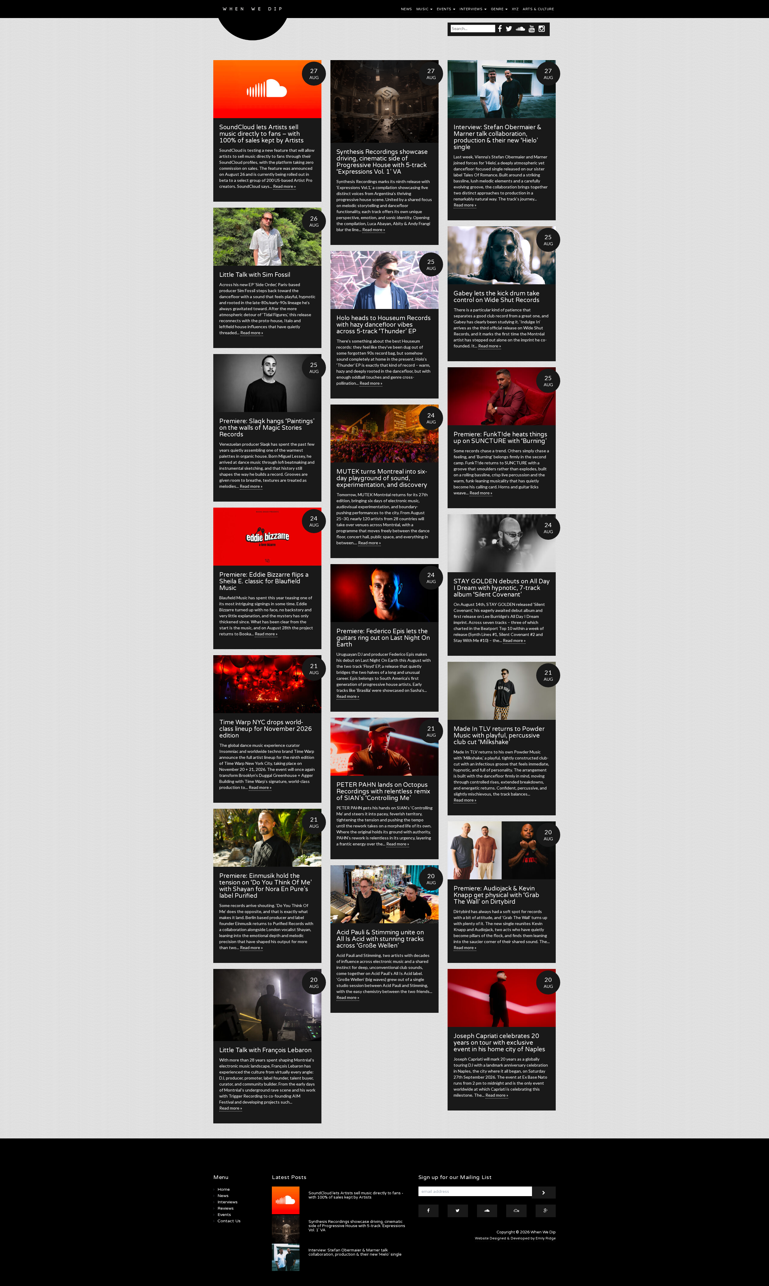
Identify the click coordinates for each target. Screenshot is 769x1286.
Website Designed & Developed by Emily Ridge (515, 1238)
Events (445, 9)
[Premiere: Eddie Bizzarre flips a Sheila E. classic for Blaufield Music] (267, 537)
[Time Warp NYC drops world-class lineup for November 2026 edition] (267, 684)
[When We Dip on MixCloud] (516, 1211)
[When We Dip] (252, 22)
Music (423, 9)
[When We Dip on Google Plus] (546, 1211)
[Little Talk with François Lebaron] (267, 1005)
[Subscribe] (544, 1193)
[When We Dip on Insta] (542, 28)
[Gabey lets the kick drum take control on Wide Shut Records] (502, 255)
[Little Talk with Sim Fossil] (267, 237)
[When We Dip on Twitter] (509, 28)
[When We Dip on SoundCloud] (520, 28)
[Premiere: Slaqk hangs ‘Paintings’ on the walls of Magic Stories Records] (267, 383)
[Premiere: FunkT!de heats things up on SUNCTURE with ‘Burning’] (502, 396)
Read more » (284, 186)
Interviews (472, 9)
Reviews (225, 1208)
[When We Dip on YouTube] (532, 28)
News (406, 9)
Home (223, 1189)
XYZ (515, 9)
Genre (498, 9)
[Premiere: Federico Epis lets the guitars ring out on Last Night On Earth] (384, 593)
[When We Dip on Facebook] (500, 28)
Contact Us (229, 1220)
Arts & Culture (538, 9)
